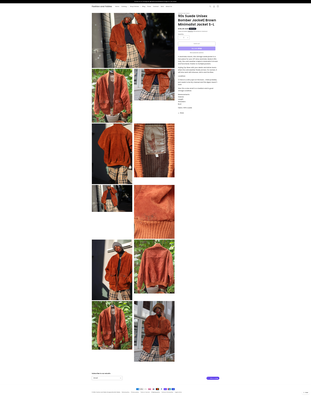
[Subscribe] (120, 378)
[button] (124, 6)
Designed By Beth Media (113, 392)
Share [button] (182, 113)
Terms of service (145, 392)
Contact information (167, 392)
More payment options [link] (197, 52)
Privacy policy (135, 392)
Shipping (190, 31)
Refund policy (125, 392)
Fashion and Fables (101, 392)
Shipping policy (155, 392)
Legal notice (178, 392)
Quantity (181, 34)
